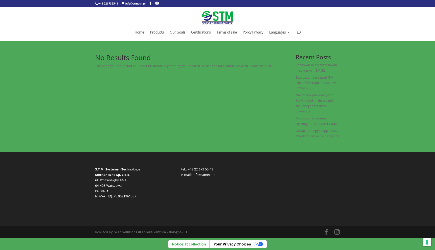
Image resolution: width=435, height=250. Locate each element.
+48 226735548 (108, 3)
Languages (277, 33)
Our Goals (177, 33)
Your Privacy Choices (232, 244)
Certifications (201, 33)
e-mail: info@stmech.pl (198, 174)
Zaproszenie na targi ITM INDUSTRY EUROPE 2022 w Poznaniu (316, 82)
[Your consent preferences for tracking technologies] (427, 242)
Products (157, 33)
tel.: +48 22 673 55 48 (197, 169)
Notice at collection (189, 244)
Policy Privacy (253, 33)
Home (139, 33)
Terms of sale (227, 33)
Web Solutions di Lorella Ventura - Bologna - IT (150, 232)
